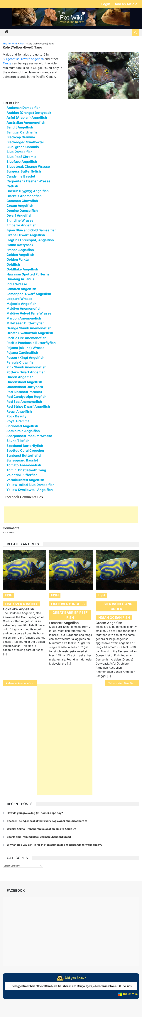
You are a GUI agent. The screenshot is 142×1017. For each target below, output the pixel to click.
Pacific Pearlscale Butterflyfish (31, 343)
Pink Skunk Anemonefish (26, 367)
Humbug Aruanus (20, 279)
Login (106, 4)
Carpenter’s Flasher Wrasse (28, 181)
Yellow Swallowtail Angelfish (29, 490)
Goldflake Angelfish (22, 269)
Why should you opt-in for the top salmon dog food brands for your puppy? (54, 844)
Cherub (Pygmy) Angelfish (27, 191)
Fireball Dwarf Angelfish (25, 235)
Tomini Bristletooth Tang (26, 470)
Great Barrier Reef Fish (70, 615)
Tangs (7, 63)
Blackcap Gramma (20, 137)
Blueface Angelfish (21, 161)
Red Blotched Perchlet (24, 392)
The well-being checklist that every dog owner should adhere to (47, 820)
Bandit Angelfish (19, 127)
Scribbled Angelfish (22, 426)
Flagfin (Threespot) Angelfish (30, 240)
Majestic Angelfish (21, 304)
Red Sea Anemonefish (24, 402)
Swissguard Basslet (22, 460)
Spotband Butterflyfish (24, 446)
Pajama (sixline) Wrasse (25, 348)
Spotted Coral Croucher (25, 450)
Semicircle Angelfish (23, 431)
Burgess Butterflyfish (23, 171)
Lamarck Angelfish (21, 289)
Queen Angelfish (19, 377)
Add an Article (126, 4)
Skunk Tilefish (17, 441)
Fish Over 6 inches (21, 604)
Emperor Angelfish (21, 225)
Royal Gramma (17, 421)
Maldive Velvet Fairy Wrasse (28, 313)
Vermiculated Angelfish (25, 480)
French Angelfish (20, 250)
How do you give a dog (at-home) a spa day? (35, 812)
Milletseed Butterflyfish (25, 323)
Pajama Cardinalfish (22, 352)
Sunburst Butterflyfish (24, 455)
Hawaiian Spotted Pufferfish (29, 274)
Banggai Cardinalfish (23, 132)
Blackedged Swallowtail (25, 142)
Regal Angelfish (19, 411)
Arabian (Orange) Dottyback (28, 113)
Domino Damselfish (22, 211)
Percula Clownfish (21, 362)
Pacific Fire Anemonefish (26, 338)
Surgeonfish (11, 59)
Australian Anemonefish (25, 122)
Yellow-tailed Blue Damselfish (30, 485)
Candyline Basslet (20, 176)
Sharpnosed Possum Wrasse (29, 436)
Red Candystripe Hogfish (26, 397)
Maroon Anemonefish (23, 318)
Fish (8, 595)
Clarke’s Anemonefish (24, 196)
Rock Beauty (16, 416)
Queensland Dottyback (24, 387)
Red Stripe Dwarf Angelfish (28, 406)
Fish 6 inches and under (116, 606)
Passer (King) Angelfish (25, 357)
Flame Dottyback (19, 245)
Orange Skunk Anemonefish (28, 328)
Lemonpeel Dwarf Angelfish (28, 294)
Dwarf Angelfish (32, 59)
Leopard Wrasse (19, 299)
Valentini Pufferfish (22, 475)
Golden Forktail (18, 259)
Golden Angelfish (20, 255)
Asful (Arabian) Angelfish (26, 117)
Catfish (12, 186)
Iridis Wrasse (16, 284)
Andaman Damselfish (23, 108)
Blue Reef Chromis (21, 157)
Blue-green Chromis (22, 147)
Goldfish (13, 264)
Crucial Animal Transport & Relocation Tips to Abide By (41, 828)
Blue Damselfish (19, 152)
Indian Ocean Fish (113, 618)
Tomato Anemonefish (23, 465)
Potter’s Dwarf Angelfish (25, 372)
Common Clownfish (22, 201)
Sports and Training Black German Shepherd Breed (39, 836)
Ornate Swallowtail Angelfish (29, 333)
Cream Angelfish (19, 206)
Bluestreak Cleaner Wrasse (28, 166)
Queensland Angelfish (24, 382)
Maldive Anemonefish (23, 308)
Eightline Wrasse (19, 220)
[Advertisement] (71, 514)
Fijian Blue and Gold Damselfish (31, 230)
